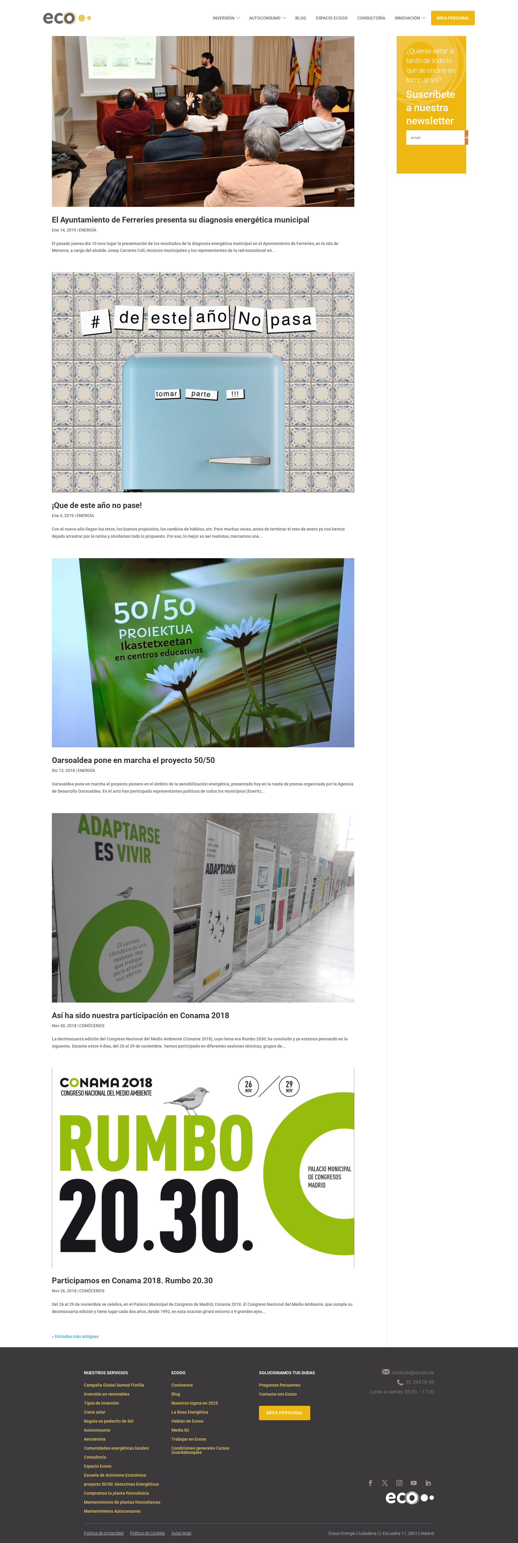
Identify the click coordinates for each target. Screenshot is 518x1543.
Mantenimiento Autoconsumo (112, 1511)
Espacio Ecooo (332, 18)
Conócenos (182, 1385)
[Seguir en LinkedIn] (428, 1483)
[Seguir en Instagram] (399, 1483)
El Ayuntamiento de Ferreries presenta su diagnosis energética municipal (180, 219)
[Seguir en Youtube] (414, 1483)
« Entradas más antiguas (75, 1336)
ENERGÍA (87, 230)
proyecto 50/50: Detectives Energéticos (121, 1484)
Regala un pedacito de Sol (108, 1421)
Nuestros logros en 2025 (194, 1403)
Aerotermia (95, 1439)
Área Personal (452, 18)
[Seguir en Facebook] (371, 1483)
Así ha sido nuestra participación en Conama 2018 (140, 1015)
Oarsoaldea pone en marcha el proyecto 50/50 (133, 760)
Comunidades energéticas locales (116, 1448)
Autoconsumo (265, 18)
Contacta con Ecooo (278, 1394)
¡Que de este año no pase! (97, 505)
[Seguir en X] (385, 1483)
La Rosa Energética (189, 1412)
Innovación (407, 18)
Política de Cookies (147, 1533)
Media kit (180, 1430)
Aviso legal (181, 1533)
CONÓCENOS (91, 1025)
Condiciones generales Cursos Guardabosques (200, 1450)
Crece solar (95, 1412)
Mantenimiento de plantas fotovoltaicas (122, 1502)
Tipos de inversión (101, 1403)
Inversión (223, 18)
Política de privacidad (104, 1533)
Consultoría (371, 18)
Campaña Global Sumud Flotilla (114, 1385)
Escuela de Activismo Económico (115, 1475)
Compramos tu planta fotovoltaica (116, 1493)
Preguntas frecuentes (279, 1385)
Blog (300, 18)
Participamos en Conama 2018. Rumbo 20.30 (132, 1280)
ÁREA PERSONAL (284, 1412)
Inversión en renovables (107, 1394)
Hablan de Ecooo (187, 1421)
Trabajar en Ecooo (188, 1439)
